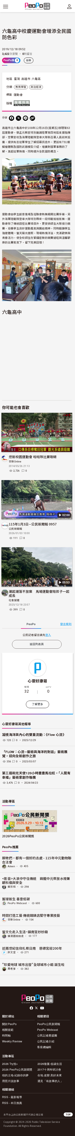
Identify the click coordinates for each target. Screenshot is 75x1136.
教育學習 (21, 87)
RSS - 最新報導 (12, 1097)
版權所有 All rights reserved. (22, 103)
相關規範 (7, 1030)
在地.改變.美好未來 (50, 1075)
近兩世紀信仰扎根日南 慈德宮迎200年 (32, 948)
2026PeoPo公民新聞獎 (18, 836)
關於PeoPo (9, 1024)
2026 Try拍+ (10, 1064)
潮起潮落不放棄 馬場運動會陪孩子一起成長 (39, 593)
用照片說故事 (10, 1081)
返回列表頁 (37, 644)
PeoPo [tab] (31, 624)
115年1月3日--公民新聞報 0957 (33, 524)
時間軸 (6, 1035)
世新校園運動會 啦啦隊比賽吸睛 (33, 456)
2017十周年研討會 (49, 1069)
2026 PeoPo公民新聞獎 (17, 1069)
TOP (68, 1114)
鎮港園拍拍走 (16, 935)
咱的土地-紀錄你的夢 (15, 1075)
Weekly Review (12, 1041)
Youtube (42, 1008)
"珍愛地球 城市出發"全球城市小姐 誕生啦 (33, 964)
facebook (32, 1008)
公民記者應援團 (47, 1035)
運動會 (18, 95)
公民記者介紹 (45, 1041)
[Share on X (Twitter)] (18, 118)
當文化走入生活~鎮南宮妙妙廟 (25, 931)
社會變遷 (14, 600)
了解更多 (37, 704)
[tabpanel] (37, 635)
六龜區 (36, 79)
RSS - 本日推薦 (12, 1103)
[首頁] (37, 6)
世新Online (15, 461)
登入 (48, 635)
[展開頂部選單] (69, 6)
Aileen (11, 866)
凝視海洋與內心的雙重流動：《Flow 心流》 (34, 735)
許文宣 (12, 952)
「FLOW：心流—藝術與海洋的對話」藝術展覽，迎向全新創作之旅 (35, 754)
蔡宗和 (12, 886)
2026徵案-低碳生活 (50, 1064)
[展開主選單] (5, 6)
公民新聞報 (15, 528)
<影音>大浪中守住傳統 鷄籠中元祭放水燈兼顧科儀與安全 (36, 880)
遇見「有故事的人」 (50, 1081)
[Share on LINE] (25, 118)
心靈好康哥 (37, 680)
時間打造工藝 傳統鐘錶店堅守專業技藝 (31, 915)
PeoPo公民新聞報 (48, 1024)
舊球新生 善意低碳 (16, 898)
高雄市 (25, 79)
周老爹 (12, 968)
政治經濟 (36, 87)
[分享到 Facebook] (11, 118)
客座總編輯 (44, 1047)
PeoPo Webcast (17, 903)
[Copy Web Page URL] (32, 118)
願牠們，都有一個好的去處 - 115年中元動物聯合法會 (37, 859)
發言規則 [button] (66, 624)
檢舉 (28, 60)
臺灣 (17, 79)
